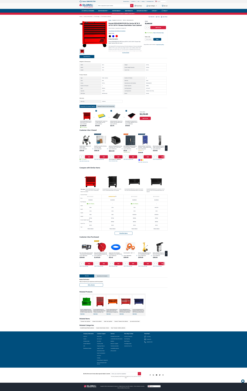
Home (81, 16)
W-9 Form (99, 355)
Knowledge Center (150, 1)
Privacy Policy (131, 376)
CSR (84, 346)
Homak (110, 20)
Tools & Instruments (88, 16)
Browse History (126, 1)
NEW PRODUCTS (129, 11)
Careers (84, 339)
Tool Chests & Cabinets (106, 16)
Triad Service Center (115, 346)
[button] (161, 1)
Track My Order (100, 343)
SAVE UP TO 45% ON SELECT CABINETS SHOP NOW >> (123, 13)
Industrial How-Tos (128, 346)
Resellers (112, 341)
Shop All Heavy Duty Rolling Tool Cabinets (117, 31)
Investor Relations (86, 343)
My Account (99, 339)
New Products (127, 341)
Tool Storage (96, 16)
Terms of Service (138, 376)
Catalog (143, 1)
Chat (138, 1)
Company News (86, 341)
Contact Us (133, 1)
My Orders (99, 341)
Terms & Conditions (120, 387)
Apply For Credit (100, 348)
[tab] (87, 56)
